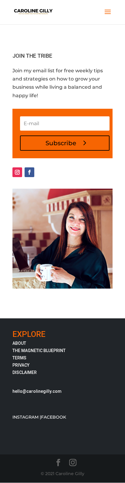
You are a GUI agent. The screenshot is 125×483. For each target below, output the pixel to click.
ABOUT (19, 343)
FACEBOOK (53, 417)
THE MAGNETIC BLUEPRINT (39, 350)
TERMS (19, 357)
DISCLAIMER (24, 372)
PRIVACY (20, 365)
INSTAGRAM (25, 417)
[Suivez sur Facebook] (29, 172)
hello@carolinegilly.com (37, 391)
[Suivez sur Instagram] (17, 172)
